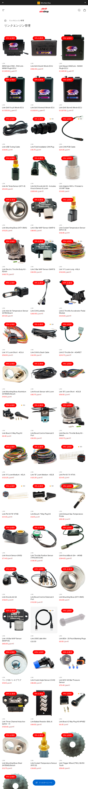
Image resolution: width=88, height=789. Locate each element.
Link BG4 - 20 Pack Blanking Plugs (72, 639)
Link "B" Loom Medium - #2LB (42, 475)
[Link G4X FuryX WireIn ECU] (15, 89)
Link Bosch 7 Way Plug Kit (41, 514)
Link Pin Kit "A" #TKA (67, 475)
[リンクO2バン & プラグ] (15, 661)
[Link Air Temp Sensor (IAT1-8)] (15, 167)
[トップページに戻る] (5, 20)
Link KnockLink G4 (9, 597)
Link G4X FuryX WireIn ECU (13, 108)
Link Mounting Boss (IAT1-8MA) (14, 228)
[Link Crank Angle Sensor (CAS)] (44, 661)
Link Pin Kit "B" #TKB (10, 514)
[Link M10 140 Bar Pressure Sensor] (72, 661)
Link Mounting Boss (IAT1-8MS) (71, 597)
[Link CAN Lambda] (44, 292)
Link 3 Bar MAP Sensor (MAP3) (43, 269)
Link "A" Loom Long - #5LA (69, 269)
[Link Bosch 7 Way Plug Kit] (44, 495)
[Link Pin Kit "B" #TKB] (15, 495)
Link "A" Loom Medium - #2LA (13, 475)
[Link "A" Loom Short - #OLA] (15, 333)
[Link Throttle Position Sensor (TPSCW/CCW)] (44, 537)
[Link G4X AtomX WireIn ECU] (44, 47)
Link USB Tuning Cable (11, 147)
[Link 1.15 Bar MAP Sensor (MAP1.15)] (15, 620)
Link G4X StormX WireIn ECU (70, 108)
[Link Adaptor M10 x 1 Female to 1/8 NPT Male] (72, 167)
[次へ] (85, 2)
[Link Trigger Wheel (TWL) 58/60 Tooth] (72, 744)
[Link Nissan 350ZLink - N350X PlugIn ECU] (72, 47)
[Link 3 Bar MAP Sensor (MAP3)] (44, 250)
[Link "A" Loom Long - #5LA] (72, 250)
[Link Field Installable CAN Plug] (44, 128)
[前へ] (3, 2)
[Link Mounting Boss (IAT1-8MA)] (15, 209)
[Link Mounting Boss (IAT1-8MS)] (72, 578)
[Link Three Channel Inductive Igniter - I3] (15, 703)
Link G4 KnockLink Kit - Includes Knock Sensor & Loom (43, 187)
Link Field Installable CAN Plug (42, 147)
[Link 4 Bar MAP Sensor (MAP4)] (44, 209)
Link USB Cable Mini (38, 639)
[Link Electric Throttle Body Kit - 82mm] (15, 250)
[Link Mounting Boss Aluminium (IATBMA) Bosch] (15, 373)
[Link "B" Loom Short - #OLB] (72, 373)
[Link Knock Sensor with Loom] (44, 373)
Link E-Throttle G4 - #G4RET (70, 352)
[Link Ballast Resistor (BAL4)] (44, 703)
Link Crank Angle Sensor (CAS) (43, 680)
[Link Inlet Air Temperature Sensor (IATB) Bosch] (15, 292)
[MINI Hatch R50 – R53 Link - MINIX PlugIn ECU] (15, 47)
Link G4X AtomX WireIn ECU (42, 66)
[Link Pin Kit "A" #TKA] (72, 456)
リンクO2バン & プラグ (11, 680)
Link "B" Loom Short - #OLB (70, 392)
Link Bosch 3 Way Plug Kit (12, 433)
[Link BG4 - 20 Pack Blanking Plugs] (72, 620)
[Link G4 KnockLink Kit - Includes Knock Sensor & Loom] (44, 167)
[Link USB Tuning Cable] (15, 128)
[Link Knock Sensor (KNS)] (15, 537)
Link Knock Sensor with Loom (42, 392)
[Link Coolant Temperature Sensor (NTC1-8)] (72, 209)
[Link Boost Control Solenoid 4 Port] (44, 578)
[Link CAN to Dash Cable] (44, 333)
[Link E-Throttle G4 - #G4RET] (72, 333)
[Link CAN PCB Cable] (72, 128)
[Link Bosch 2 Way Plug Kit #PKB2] (72, 703)
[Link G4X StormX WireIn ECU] (72, 89)
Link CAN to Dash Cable (40, 352)
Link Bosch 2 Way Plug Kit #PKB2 (72, 722)
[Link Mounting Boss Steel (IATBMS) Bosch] (15, 744)
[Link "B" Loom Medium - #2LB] (44, 456)
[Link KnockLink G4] (15, 578)
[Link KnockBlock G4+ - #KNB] (72, 537)
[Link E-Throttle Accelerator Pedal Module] (72, 292)
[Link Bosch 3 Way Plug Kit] (15, 414)
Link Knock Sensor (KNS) (12, 556)
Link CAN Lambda (38, 311)
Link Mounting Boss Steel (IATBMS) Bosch (12, 764)
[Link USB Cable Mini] (44, 620)
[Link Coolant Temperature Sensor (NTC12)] (44, 744)
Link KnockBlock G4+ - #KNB (70, 556)
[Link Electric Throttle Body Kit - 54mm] (72, 414)
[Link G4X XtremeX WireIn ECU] (44, 89)
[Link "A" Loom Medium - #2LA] (15, 456)
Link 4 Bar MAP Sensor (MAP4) (43, 228)
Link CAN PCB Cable (67, 147)
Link (3, 63)
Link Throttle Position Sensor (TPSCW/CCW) (42, 557)
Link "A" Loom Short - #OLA (13, 352)
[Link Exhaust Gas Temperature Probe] (72, 495)
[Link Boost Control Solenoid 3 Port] (44, 414)
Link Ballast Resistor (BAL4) (41, 722)
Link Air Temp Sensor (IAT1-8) (13, 186)
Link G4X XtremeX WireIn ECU (42, 108)
